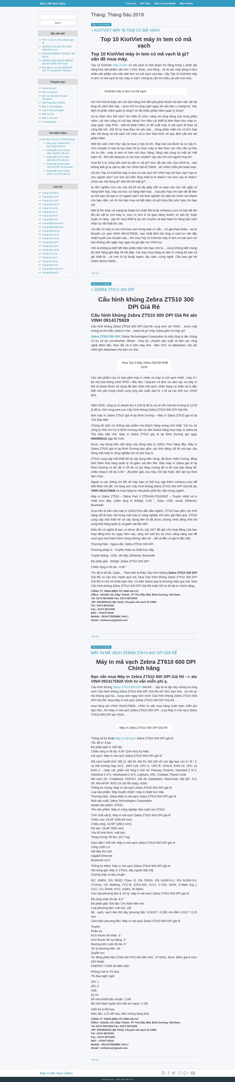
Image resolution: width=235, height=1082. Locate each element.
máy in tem (120, 65)
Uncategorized (49, 121)
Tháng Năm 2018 (50, 249)
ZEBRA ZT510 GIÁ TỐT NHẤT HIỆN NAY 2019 (57, 48)
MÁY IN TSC (48, 114)
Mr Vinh (95, 273)
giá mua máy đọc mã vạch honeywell (54, 97)
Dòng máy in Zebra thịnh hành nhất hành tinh (58, 144)
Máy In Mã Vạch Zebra (52, 3)
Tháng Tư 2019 (49, 208)
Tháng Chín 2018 (50, 234)
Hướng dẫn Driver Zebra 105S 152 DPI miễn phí (58, 151)
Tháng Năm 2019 (50, 204)
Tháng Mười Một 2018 (52, 227)
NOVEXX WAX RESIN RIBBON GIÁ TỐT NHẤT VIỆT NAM (57, 62)
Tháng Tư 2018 (49, 253)
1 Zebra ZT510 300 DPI (112, 289)
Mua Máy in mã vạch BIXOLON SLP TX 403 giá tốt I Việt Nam (57, 69)
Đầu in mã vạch (49, 92)
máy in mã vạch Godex (53, 110)
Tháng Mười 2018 (50, 230)
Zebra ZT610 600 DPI (127, 687)
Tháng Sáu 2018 (50, 246)
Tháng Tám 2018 (50, 238)
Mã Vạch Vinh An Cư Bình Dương (58, 139)
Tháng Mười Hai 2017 (52, 268)
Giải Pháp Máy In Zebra (53, 102)
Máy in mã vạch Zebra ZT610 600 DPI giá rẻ (134, 652)
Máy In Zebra (186, 3)
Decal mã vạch (49, 88)
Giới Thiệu (145, 3)
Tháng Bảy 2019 (50, 196)
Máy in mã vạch (125, 738)
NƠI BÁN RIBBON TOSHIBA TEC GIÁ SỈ (58, 55)
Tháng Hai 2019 (50, 215)
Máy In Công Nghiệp (165, 3)
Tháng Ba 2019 (49, 211)
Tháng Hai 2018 (50, 261)
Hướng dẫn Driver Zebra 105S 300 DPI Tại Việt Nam (59, 165)
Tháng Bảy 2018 (50, 242)
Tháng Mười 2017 (50, 272)
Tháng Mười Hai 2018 (52, 223)
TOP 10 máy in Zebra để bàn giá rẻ (57, 41)
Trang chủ (131, 3)
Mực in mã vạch (49, 117)
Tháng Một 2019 (50, 219)
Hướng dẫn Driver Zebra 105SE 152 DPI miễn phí (58, 172)
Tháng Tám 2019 (50, 192)
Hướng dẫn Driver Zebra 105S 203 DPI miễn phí (58, 158)
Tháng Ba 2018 (49, 257)
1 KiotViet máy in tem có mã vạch (125, 30)
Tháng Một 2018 (50, 264)
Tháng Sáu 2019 (50, 200)
